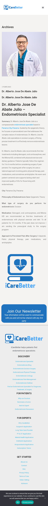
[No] (45, 498)
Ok (18, 502)
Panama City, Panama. (10, 128)
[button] (43, 7)
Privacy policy (28, 502)
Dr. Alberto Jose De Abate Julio (19, 91)
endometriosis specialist (23, 125)
